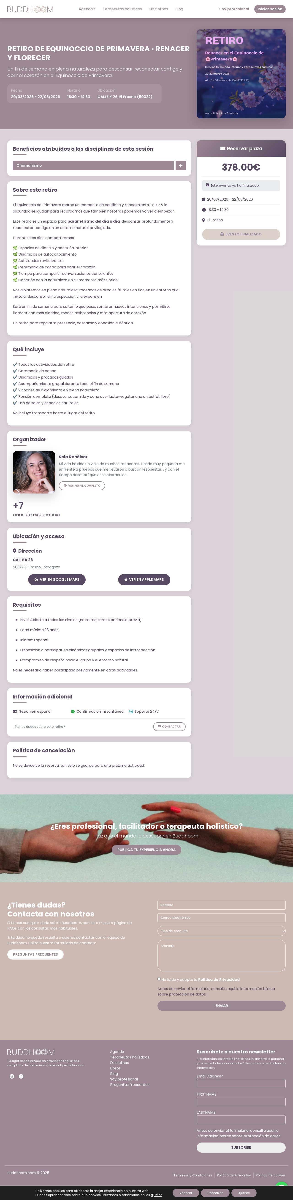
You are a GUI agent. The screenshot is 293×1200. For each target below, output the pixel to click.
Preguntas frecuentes (35, 954)
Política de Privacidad (219, 979)
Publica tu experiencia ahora (146, 849)
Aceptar (185, 1193)
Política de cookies (271, 1175)
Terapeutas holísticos (122, 9)
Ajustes (244, 1193)
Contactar (171, 726)
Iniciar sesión (270, 9)
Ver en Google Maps (59, 579)
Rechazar (215, 1193)
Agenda (86, 9)
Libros (115, 1068)
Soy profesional (234, 9)
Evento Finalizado (243, 234)
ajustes (156, 1195)
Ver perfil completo (84, 486)
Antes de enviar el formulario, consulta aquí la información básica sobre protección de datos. (216, 991)
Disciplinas (158, 9)
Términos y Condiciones (193, 1175)
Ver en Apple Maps (146, 579)
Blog (179, 9)
